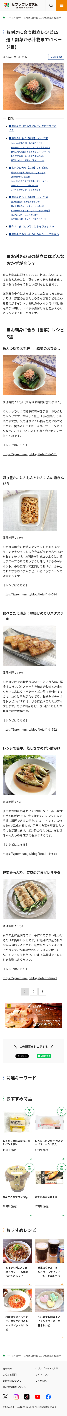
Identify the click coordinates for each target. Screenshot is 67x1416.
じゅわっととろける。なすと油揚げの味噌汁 (30, 210)
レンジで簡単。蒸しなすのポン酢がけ (27, 156)
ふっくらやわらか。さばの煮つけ (25, 189)
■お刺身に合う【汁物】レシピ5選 (28, 197)
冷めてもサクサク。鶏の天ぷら (24, 185)
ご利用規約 (41, 1380)
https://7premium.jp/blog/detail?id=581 (30, 454)
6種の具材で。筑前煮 (20, 176)
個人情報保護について (14, 1386)
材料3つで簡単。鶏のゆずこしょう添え (28, 172)
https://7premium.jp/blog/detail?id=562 (30, 729)
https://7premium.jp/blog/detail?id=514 (30, 853)
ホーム (10, 17)
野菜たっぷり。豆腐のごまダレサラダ (27, 160)
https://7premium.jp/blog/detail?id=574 (30, 594)
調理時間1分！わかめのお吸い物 (25, 201)
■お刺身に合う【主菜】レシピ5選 (28, 167)
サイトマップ (42, 1374)
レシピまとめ (56, 56)
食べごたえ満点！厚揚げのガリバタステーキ (30, 151)
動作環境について (12, 1380)
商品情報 (7, 1368)
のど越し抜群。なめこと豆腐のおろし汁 (28, 219)
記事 (18, 17)
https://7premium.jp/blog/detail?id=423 (30, 978)
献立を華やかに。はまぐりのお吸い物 (27, 206)
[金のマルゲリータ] (33, 1025)
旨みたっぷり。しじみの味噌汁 (24, 214)
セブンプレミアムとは (46, 1368)
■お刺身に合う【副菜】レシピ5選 (28, 138)
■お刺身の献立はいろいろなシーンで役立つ (34, 234)
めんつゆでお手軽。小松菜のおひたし (27, 143)
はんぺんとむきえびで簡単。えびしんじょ (29, 181)
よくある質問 (10, 1374)
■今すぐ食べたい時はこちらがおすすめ (31, 226)
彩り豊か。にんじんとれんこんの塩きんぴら (30, 147)
